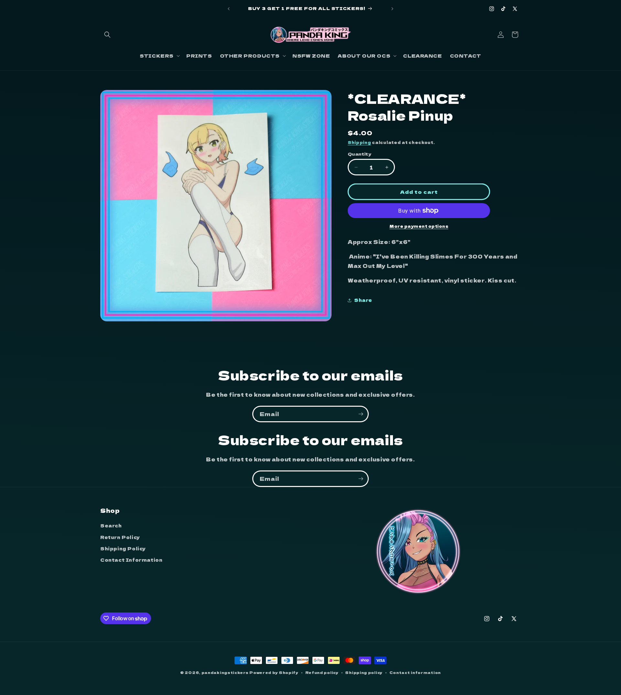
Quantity (359, 154)
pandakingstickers (225, 672)
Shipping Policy (123, 548)
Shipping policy (364, 672)
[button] (107, 35)
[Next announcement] (392, 9)
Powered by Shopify (274, 672)
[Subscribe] (361, 414)
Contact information (415, 672)
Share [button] (363, 300)
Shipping (359, 142)
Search (111, 525)
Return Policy (120, 537)
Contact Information (131, 560)
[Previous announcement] (229, 9)
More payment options (418, 226)
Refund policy (322, 672)
